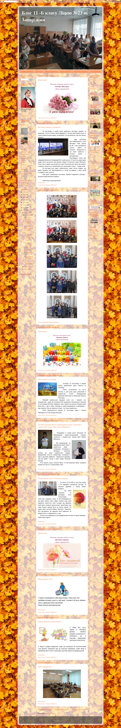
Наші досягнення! (26, 169)
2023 (24, 192)
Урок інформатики (45, 666)
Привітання (42, 533)
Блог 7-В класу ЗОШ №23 (95, 231)
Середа (92, 84)
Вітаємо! (23, 156)
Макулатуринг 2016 (45, 579)
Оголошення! (31, 129)
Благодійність (25, 154)
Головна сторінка (27, 71)
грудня (26, 212)
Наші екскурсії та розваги (94, 135)
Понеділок (93, 80)
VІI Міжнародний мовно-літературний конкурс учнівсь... (28, 236)
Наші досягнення (51, 71)
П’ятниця (93, 89)
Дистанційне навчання (24, 159)
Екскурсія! (24, 164)
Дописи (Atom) (51, 713)
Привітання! (42, 80)
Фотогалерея (95, 71)
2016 (24, 210)
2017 (24, 207)
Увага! (30, 138)
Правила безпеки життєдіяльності (95, 151)
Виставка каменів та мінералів (49, 127)
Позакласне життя (26, 173)
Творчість (23, 178)
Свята (22, 176)
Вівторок (92, 82)
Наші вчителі (24, 115)
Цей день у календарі (27, 180)
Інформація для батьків (94, 162)
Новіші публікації (45, 709)
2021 (24, 197)
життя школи (24, 185)
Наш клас (39, 71)
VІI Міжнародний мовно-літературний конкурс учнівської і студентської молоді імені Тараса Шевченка (60, 425)
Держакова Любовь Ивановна (95, 236)
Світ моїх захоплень (81, 71)
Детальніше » (42, 182)
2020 (24, 200)
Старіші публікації (79, 709)
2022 (24, 194)
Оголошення (24, 171)
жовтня (26, 267)
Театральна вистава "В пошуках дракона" (53, 478)
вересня (26, 269)
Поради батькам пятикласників (49, 621)
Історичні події (25, 152)
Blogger (64, 721)
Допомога (24, 162)
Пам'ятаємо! (25, 125)
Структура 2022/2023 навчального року (95, 167)
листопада (27, 215)
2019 (24, 202)
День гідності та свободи (47, 379)
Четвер (92, 86)
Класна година (25, 167)
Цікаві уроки (24, 183)
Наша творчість (65, 71)
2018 (24, 205)
